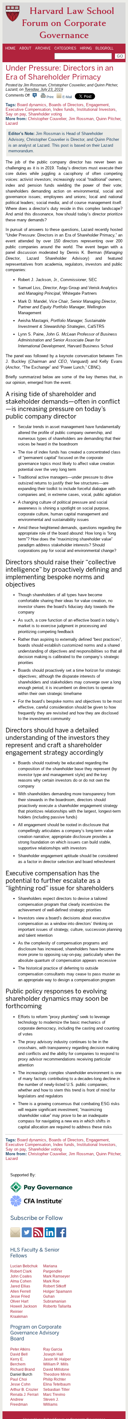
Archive (43, 48)
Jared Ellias (20, 1286)
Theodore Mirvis (57, 1374)
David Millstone (56, 1369)
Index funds (63, 109)
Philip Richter (54, 1379)
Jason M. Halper (57, 1359)
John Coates (21, 1276)
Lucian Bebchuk (24, 1266)
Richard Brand (22, 1369)
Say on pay (16, 114)
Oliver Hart (19, 1301)
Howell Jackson (23, 1306)
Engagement (97, 104)
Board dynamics (31, 104)
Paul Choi (18, 1379)
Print (49, 97)
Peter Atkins (20, 1349)
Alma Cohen (20, 1281)
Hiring (86, 48)
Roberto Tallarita (57, 1306)
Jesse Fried (20, 1296)
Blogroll (104, 48)
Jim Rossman (81, 118)
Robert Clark (21, 1271)
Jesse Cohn (20, 1384)
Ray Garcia (52, 1349)
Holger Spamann (57, 1291)
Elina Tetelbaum (57, 1384)
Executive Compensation (28, 109)
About (25, 48)
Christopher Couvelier (47, 118)
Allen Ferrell (20, 1291)
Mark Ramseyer (56, 1276)
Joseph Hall (53, 1354)
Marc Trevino (54, 1394)
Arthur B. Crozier (24, 1389)
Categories (65, 48)
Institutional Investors (96, 109)
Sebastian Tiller (56, 1389)
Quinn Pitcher (108, 118)
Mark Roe (51, 1281)
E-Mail (67, 97)
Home (10, 48)
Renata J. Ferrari (24, 1394)
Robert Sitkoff (54, 1286)
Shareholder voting (45, 114)
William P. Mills (55, 1364)
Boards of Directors (66, 104)
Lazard (12, 123)
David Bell (19, 1354)
